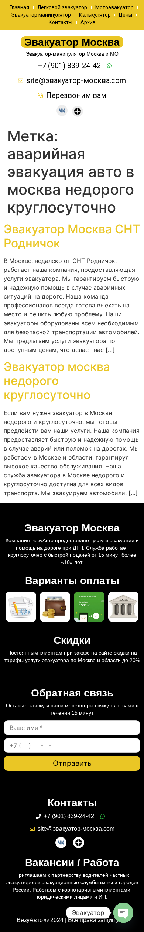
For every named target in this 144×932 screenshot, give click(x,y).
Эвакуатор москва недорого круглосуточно (57, 380)
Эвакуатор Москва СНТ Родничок (72, 236)
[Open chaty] (123, 913)
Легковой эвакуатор (62, 7)
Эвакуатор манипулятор (41, 15)
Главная (19, 7)
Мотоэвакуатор (114, 7)
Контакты (60, 22)
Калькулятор (95, 15)
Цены (125, 15)
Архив (88, 22)
